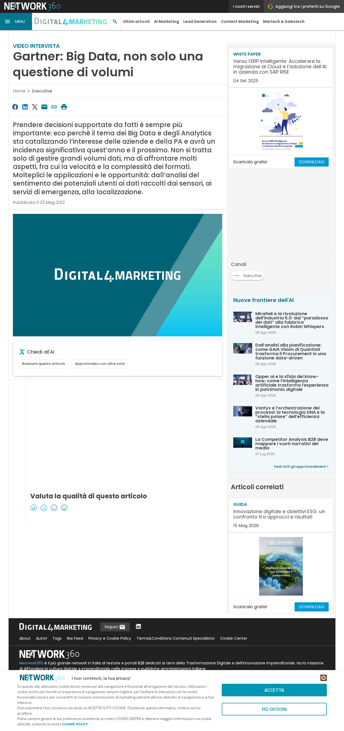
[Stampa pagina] (64, 107)
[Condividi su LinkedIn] (24, 107)
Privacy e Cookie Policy (109, 638)
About (25, 638)
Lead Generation (200, 21)
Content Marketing (240, 21)
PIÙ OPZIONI (274, 709)
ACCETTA (274, 690)
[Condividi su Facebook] (15, 107)
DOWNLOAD (311, 162)
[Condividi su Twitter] (34, 107)
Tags (57, 638)
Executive (42, 91)
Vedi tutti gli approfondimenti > (301, 466)
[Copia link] (54, 107)
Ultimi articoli (136, 21)
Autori (41, 638)
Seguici (112, 626)
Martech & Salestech (283, 21)
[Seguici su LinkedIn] (138, 627)
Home (19, 91)
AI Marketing (166, 21)
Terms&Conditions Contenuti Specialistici (176, 638)
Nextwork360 (31, 663)
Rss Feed (75, 638)
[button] (16, 21)
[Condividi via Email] (44, 107)
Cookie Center (233, 638)
